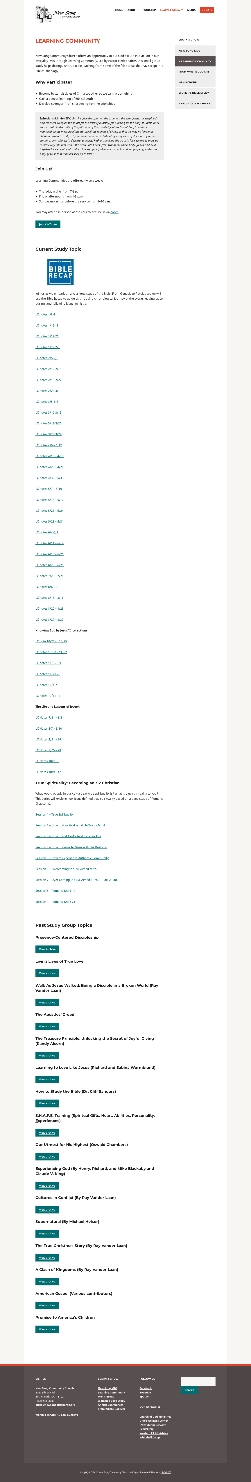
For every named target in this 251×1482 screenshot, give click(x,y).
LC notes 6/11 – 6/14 (49, 543)
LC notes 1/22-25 (47, 336)
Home (119, 10)
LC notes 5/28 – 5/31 (49, 521)
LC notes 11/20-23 (47, 674)
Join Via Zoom (48, 224)
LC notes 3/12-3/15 (48, 412)
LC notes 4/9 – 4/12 (48, 445)
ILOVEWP (166, 1472)
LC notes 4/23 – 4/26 (49, 467)
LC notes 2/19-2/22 (48, 380)
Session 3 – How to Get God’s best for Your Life (68, 836)
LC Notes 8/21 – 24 (48, 739)
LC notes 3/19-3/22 (48, 423)
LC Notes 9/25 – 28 (48, 750)
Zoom (114, 212)
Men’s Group (106, 1396)
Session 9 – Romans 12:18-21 (55, 902)
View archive (47, 973)
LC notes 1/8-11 (46, 314)
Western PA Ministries (154, 1433)
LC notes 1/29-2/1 (47, 347)
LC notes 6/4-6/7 (46, 532)
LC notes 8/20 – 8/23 (49, 608)
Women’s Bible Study (111, 1400)
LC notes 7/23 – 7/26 (49, 576)
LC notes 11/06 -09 (48, 663)
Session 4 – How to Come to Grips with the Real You (71, 847)
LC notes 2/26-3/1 (47, 391)
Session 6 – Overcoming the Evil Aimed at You (66, 869)
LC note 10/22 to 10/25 (51, 641)
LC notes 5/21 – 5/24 (49, 511)
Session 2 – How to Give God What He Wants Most (70, 825)
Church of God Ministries (155, 1416)
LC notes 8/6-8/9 (46, 587)
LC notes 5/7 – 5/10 (48, 489)
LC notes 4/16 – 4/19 (49, 456)
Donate (207, 10)
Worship (150, 10)
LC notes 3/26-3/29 (48, 434)
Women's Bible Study (194, 92)
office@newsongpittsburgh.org (55, 1405)
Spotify (144, 1396)
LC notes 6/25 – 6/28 (49, 565)
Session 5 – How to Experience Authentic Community (72, 858)
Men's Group (188, 82)
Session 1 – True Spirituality (54, 814)
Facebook (146, 1388)
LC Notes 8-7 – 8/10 (48, 728)
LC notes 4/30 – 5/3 (48, 478)
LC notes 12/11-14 (47, 696)
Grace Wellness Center (154, 1420)
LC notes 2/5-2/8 (46, 358)
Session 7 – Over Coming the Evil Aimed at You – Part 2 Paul (76, 880)
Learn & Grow (170, 10)
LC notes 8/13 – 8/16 (49, 598)
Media (191, 10)
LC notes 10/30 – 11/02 (51, 652)
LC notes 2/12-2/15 (48, 369)
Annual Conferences (194, 103)
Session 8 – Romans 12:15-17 (55, 891)
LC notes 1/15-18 (47, 325)
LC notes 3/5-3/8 (46, 402)
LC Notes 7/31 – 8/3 (48, 717)
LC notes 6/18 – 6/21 (49, 554)
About (132, 10)
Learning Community (196, 61)
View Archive (47, 949)
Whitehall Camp (150, 1437)
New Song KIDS (189, 50)
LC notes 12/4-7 (46, 685)
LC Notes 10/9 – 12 (48, 772)
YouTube (145, 1392)
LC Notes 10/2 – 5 (47, 761)
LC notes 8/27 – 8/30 (49, 620)
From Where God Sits (194, 71)
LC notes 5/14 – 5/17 (49, 500)
